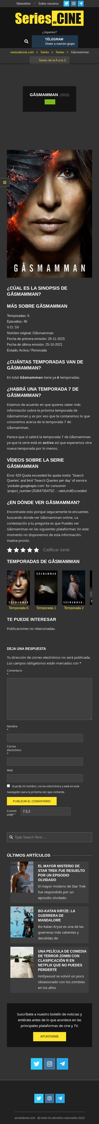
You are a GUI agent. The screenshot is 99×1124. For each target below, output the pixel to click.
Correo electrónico (13, 750)
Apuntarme (49, 1036)
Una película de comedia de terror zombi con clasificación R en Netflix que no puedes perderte (62, 960)
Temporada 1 (46, 608)
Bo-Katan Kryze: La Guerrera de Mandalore (56, 915)
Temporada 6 (18, 608)
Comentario (13, 672)
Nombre (12, 728)
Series (50, 101)
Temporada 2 (74, 608)
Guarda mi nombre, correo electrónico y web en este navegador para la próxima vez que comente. (43, 789)
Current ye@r (11, 812)
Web (10, 770)
